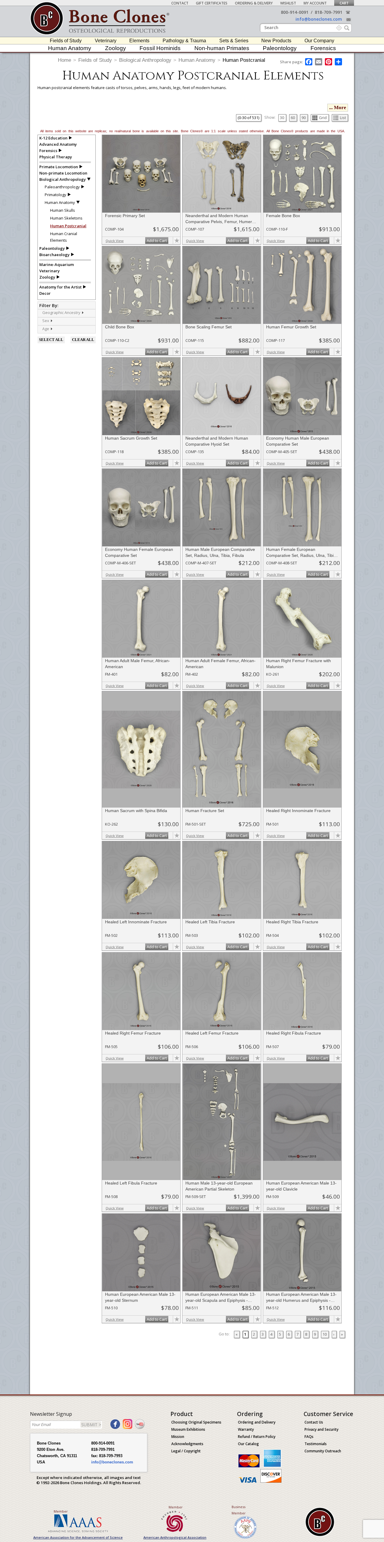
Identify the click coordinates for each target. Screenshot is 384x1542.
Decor (45, 293)
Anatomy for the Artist (60, 287)
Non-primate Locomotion (63, 173)
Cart (344, 3)
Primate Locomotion (58, 166)
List (343, 117)
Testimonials (315, 1443)
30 (282, 117)
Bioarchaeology (54, 254)
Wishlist (288, 3)
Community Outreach (322, 1451)
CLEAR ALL (83, 339)
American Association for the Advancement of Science (78, 1537)
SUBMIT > (91, 1424)
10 (324, 1334)
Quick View (115, 240)
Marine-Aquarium (56, 264)
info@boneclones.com (319, 19)
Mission (177, 1436)
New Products (276, 40)
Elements (139, 40)
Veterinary (105, 40)
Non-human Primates (221, 48)
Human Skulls (62, 210)
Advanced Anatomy (58, 144)
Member (61, 1511)
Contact (179, 3)
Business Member (239, 1510)
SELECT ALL (51, 339)
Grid (323, 117)
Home (64, 60)
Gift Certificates (211, 3)
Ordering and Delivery (256, 1422)
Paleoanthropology (62, 187)
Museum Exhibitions (188, 1429)
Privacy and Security (321, 1429)
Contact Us (313, 1422)
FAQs (309, 1436)
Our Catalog (248, 1443)
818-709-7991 (328, 12)
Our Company (319, 40)
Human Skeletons (66, 218)
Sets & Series (233, 40)
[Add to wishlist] (176, 240)
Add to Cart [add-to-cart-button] (157, 240)
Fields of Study (66, 40)
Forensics (323, 48)
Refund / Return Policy (256, 1436)
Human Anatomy (69, 48)
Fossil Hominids (160, 48)
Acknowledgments (187, 1443)
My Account (315, 3)
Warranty (246, 1429)
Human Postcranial (244, 60)
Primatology (55, 194)
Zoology (115, 48)
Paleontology (280, 48)
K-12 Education (53, 138)
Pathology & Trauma (184, 40)
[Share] (339, 61)
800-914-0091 (294, 12)
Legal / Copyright (186, 1451)
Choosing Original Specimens (196, 1422)
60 (293, 117)
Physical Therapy (55, 157)
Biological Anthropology (145, 60)
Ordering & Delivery (254, 3)
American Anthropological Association (174, 1537)
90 (304, 117)
